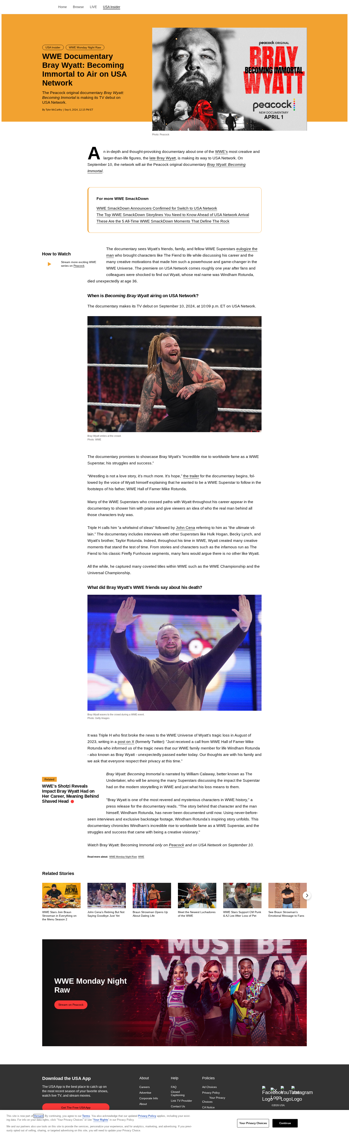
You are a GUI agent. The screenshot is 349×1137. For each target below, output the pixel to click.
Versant (38, 1115)
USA (47, 7)
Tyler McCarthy (54, 109)
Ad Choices (209, 1087)
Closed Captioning (178, 1093)
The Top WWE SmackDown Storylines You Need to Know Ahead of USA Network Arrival (173, 215)
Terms (86, 1115)
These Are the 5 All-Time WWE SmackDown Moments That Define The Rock (163, 221)
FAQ (174, 1087)
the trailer (191, 476)
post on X (126, 742)
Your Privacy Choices (213, 1100)
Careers (144, 1087)
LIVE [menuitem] (93, 7)
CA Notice (208, 1107)
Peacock (79, 265)
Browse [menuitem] (78, 7)
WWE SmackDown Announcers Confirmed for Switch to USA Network (157, 208)
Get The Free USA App (75, 1107)
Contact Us (178, 1106)
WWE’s (221, 151)
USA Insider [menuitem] (111, 7)
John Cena (185, 528)
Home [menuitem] (62, 7)
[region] (174, 1123)
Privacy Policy (211, 1092)
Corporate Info (148, 1098)
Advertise (145, 1092)
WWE (141, 856)
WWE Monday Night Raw (123, 856)
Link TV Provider (181, 1101)
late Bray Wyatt (162, 158)
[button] (307, 895)
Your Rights (100, 1119)
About (143, 1104)
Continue (285, 1123)
